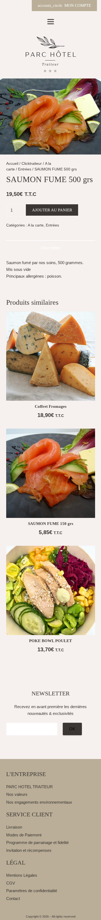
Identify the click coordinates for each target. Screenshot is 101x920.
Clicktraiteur (32, 164)
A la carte (36, 225)
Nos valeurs (16, 794)
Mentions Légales (21, 875)
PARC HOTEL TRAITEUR (29, 786)
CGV (10, 883)
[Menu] (50, 21)
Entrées (24, 169)
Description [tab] (51, 247)
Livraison (14, 827)
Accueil (12, 164)
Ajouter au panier (52, 210)
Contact (13, 898)
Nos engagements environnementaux (39, 802)
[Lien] (50, 55)
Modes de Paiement (23, 835)
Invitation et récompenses (28, 850)
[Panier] (24, 5)
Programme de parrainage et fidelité (37, 842)
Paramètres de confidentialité (31, 890)
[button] (93, 94)
